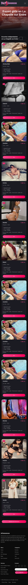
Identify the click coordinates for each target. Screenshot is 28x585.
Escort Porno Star (4, 569)
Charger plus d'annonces (14, 521)
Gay (15, 556)
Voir (14, 77)
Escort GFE (3, 567)
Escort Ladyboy (4, 571)
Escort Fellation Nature (5, 565)
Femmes (16, 549)
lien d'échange (4, 554)
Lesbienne (17, 554)
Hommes (16, 552)
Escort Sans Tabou (5, 573)
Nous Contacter (4, 558)
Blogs (2, 556)
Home (2, 549)
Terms (9, 582)
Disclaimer (14, 582)
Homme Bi (17, 558)
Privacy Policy (4, 582)
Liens (2, 552)
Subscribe (21, 572)
